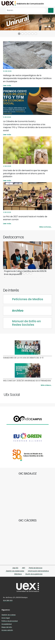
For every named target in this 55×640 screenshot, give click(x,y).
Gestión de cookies (9, 615)
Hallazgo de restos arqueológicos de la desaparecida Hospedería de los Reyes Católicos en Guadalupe (27, 78)
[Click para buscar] (43, 10)
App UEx (15, 568)
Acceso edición (7, 630)
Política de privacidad (10, 621)
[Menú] (50, 10)
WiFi (23, 568)
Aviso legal (6, 618)
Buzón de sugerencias (33, 574)
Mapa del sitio (7, 627)
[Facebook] (41, 393)
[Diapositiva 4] (29, 33)
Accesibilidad (7, 624)
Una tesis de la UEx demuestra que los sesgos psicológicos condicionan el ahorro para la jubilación (25, 173)
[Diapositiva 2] (22, 33)
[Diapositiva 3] (26, 33)
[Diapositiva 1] (19, 33)
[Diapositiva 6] (36, 33)
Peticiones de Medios (27, 299)
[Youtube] (48, 393)
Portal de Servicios (35, 568)
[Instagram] (46, 393)
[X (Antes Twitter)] (43, 393)
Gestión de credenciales (15, 571)
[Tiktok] (51, 393)
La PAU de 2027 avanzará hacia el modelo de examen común (25, 218)
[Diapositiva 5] (32, 33)
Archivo (17, 310)
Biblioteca (18, 574)
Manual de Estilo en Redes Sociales (26, 323)
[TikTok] (29, 610)
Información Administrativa (38, 571)
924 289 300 (8, 601)
